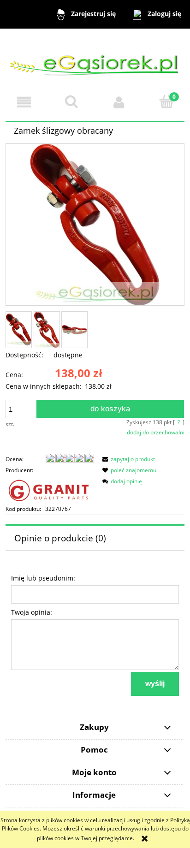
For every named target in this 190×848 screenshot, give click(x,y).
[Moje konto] (118, 102)
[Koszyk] (166, 101)
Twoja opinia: (31, 612)
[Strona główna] (95, 59)
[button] (24, 102)
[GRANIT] (50, 489)
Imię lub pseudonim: (43, 578)
